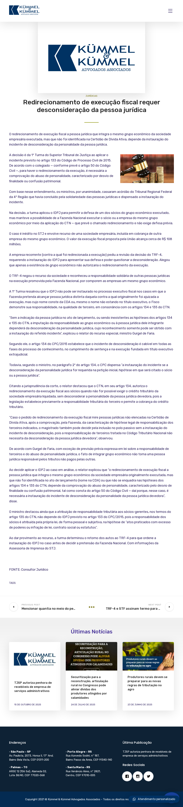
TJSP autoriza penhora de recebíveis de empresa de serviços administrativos (33, 687)
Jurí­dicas (91, 96)
